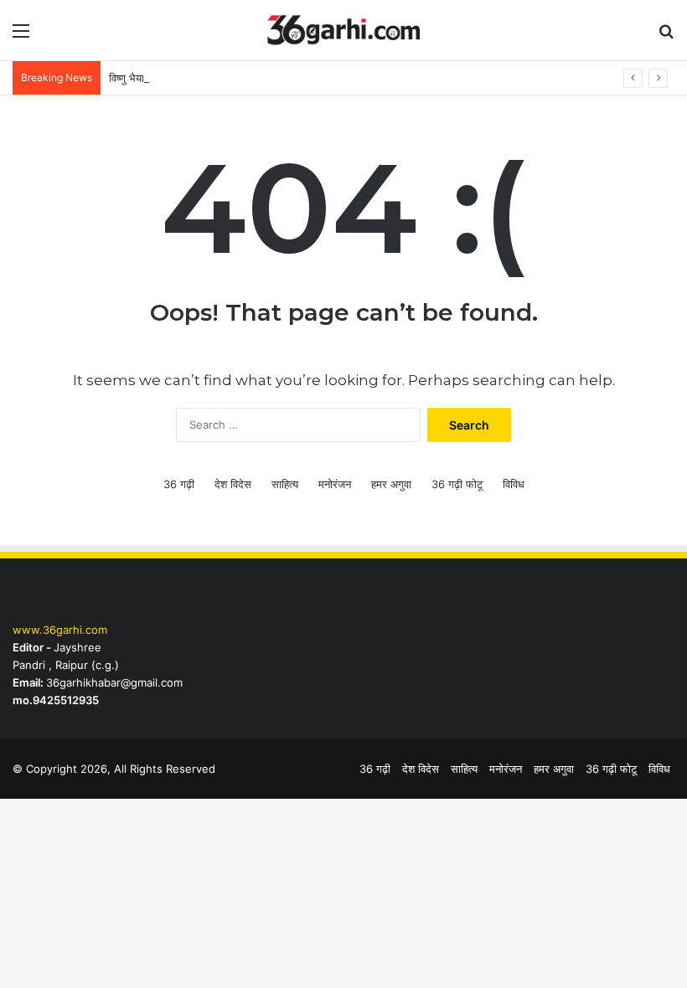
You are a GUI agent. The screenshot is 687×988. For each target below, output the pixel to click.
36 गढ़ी (178, 484)
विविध (513, 484)
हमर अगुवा (391, 484)
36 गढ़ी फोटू (457, 484)
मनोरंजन (334, 484)
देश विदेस (232, 484)
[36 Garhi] (343, 30)
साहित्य (284, 484)
